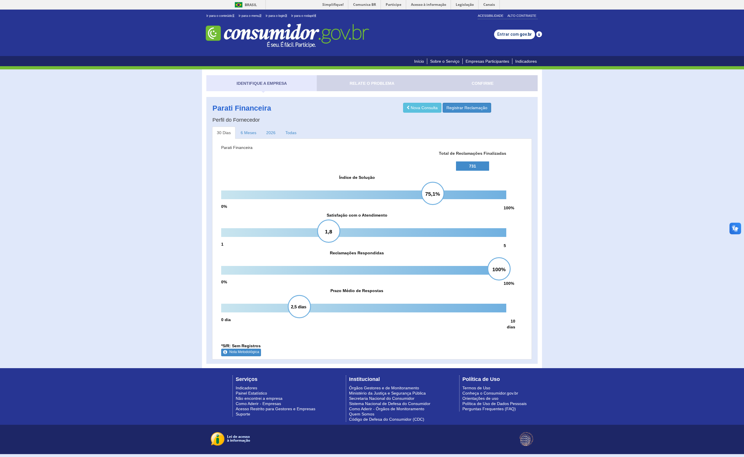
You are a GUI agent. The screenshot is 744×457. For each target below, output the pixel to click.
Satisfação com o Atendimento (357, 215)
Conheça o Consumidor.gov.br (490, 393)
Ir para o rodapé (303, 15)
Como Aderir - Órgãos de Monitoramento (386, 408)
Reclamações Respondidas (357, 253)
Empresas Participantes (487, 61)
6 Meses (248, 132)
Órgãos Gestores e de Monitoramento (384, 388)
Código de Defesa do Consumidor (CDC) (386, 419)
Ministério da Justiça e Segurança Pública (387, 393)
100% (509, 208)
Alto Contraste (521, 15)
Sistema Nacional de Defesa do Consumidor (389, 403)
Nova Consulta (423, 107)
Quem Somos (361, 414)
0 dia (226, 319)
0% (224, 206)
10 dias (511, 324)
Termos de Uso (476, 388)
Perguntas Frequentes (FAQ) (489, 408)
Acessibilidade (490, 15)
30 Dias (224, 132)
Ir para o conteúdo (220, 15)
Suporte (243, 414)
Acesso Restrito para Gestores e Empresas (275, 408)
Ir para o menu (250, 15)
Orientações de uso (480, 398)
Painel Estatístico (251, 393)
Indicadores (526, 61)
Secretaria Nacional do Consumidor (381, 398)
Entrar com (514, 34)
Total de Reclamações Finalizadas (472, 153)
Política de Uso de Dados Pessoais (494, 403)
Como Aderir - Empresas (258, 403)
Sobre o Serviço (444, 61)
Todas (290, 132)
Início (419, 61)
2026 (271, 132)
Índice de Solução (357, 177)
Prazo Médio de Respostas (356, 290)
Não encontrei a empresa (259, 398)
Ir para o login (276, 15)
